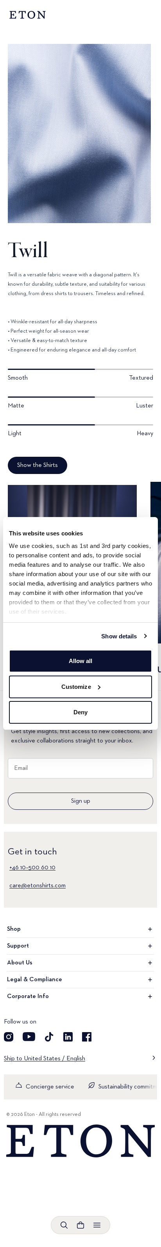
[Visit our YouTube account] (29, 1037)
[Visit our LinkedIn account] (68, 1037)
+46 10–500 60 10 (32, 868)
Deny (80, 712)
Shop (14, 929)
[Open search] (64, 1225)
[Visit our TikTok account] (49, 1037)
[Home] (80, 1141)
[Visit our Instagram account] (8, 1037)
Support (18, 946)
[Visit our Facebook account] (86, 1037)
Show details (119, 636)
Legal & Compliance (34, 980)
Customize (76, 686)
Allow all (81, 661)
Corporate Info (28, 996)
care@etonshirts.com (37, 886)
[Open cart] (80, 1225)
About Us (19, 963)
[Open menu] (96, 1225)
